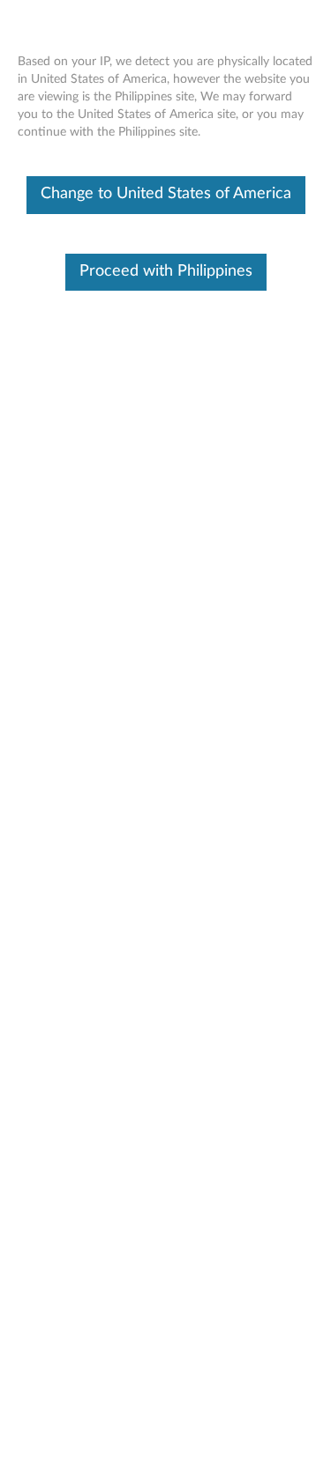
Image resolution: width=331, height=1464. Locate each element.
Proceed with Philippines (165, 271)
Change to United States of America (166, 194)
